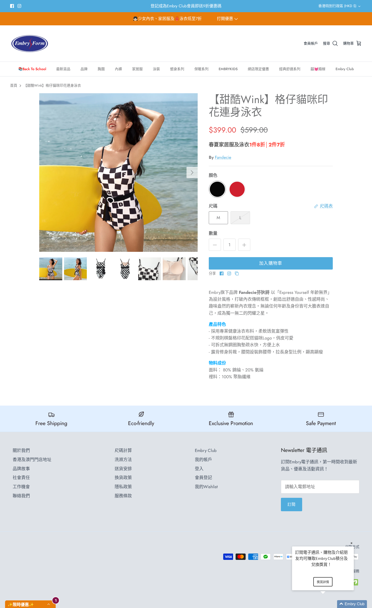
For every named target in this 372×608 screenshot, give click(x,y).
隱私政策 (123, 487)
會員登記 (203, 477)
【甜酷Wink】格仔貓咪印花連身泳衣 (52, 85)
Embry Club (345, 68)
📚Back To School (32, 68)
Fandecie (223, 157)
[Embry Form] (29, 43)
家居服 (137, 68)
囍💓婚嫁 (318, 68)
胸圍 (101, 68)
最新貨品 (63, 68)
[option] (118, 172)
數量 (213, 233)
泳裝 (156, 68)
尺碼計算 (123, 450)
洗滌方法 (123, 460)
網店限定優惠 (258, 68)
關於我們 (21, 450)
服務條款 (123, 496)
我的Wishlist (206, 487)
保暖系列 (201, 68)
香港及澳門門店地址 (32, 460)
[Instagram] (19, 6)
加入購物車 (270, 263)
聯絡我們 (21, 496)
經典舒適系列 (289, 68)
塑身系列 (177, 68)
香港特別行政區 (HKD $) (337, 5)
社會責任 (21, 477)
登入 (199, 469)
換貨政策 (123, 477)
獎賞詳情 (323, 582)
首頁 (13, 85)
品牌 (84, 68)
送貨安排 (123, 469)
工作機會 (21, 487)
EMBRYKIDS (228, 68)
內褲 (118, 68)
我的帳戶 (203, 460)
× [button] (351, 543)
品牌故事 (21, 469)
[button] (329, 604)
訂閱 (291, 504)
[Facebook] (12, 6)
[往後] (192, 172)
